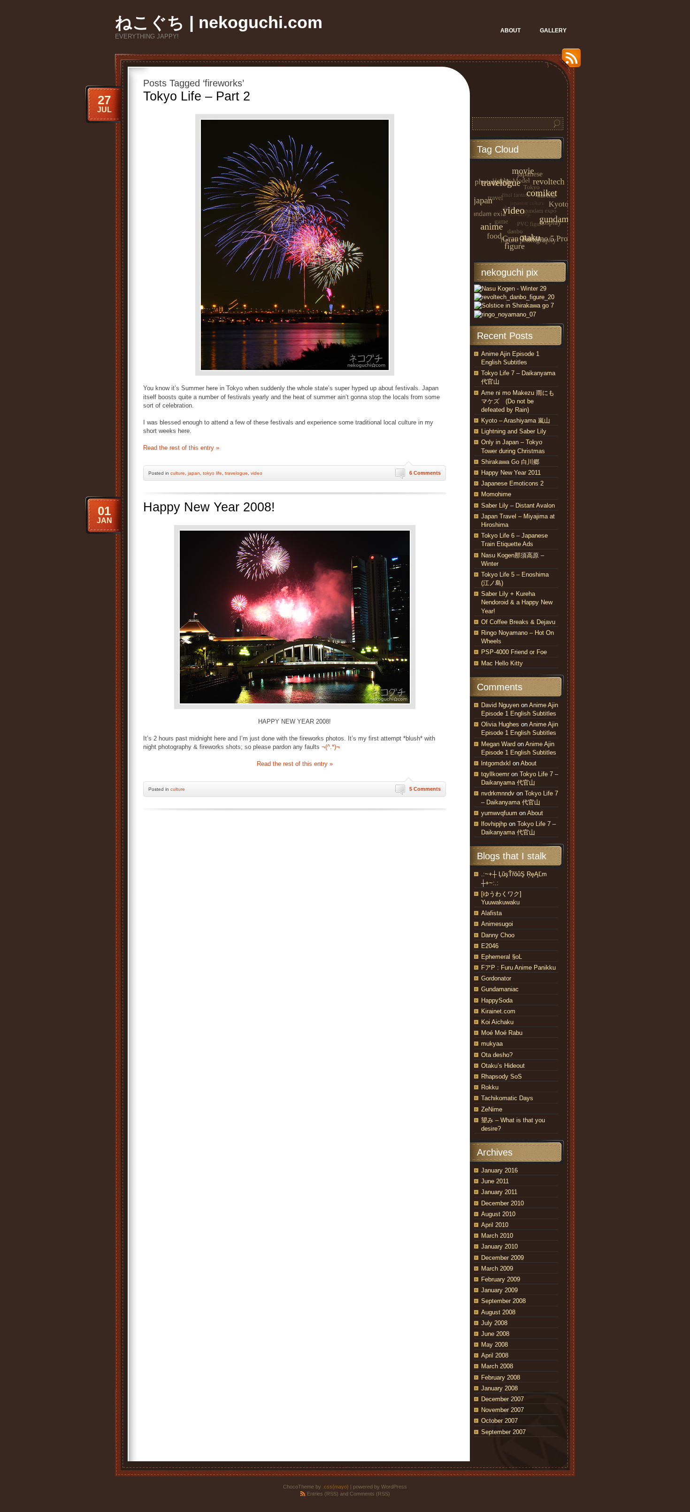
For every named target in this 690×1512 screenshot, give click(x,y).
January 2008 (499, 1388)
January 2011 (499, 1192)
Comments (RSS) (370, 1494)
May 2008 (494, 1344)
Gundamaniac (500, 989)
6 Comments (425, 473)
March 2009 (497, 1268)
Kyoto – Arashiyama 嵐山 (515, 420)
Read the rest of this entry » (181, 447)
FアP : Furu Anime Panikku (518, 967)
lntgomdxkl (496, 763)
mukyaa (492, 1043)
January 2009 (499, 1290)
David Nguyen (500, 705)
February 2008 (500, 1377)
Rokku (489, 1087)
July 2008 (494, 1323)
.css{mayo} (335, 1486)
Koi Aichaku (497, 1022)
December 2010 (502, 1203)
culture (177, 473)
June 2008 (495, 1333)
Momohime (496, 494)
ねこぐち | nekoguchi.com (218, 22)
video (256, 473)
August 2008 (498, 1312)
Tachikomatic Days (507, 1098)
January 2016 (499, 1170)
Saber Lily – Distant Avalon (518, 505)
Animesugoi (497, 923)
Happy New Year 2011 (511, 472)
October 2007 (499, 1420)
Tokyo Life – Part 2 (196, 96)
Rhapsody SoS (501, 1076)
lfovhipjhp (494, 823)
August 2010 (498, 1214)
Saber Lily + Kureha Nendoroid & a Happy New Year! (516, 602)
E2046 (489, 945)
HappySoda (497, 1000)
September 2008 (503, 1300)
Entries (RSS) (322, 1494)
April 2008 (494, 1355)
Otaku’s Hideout (503, 1065)
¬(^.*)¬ (331, 746)
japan (194, 473)
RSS (569, 61)
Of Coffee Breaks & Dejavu (518, 621)
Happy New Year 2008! (209, 507)
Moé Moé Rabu (501, 1032)
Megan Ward (498, 744)
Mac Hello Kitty (502, 663)
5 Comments (425, 789)
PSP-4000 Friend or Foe (514, 652)
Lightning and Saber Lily (513, 431)
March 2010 (497, 1235)
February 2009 (500, 1279)
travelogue (236, 473)
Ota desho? (497, 1054)
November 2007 (502, 1409)
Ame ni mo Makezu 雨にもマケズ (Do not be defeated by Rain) (517, 401)
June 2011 (495, 1181)
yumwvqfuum (499, 813)
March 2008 (497, 1366)
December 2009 (502, 1257)
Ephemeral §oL (501, 956)
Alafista (491, 913)
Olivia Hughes (500, 724)
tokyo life (212, 473)
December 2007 (502, 1399)
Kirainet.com (498, 1011)
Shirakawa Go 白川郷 (510, 461)
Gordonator (496, 978)
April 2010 (494, 1224)
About (529, 763)
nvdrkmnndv (497, 793)
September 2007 (503, 1431)
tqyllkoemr (495, 774)
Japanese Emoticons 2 (512, 483)
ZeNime (491, 1109)
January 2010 (499, 1246)
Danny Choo (497, 935)
